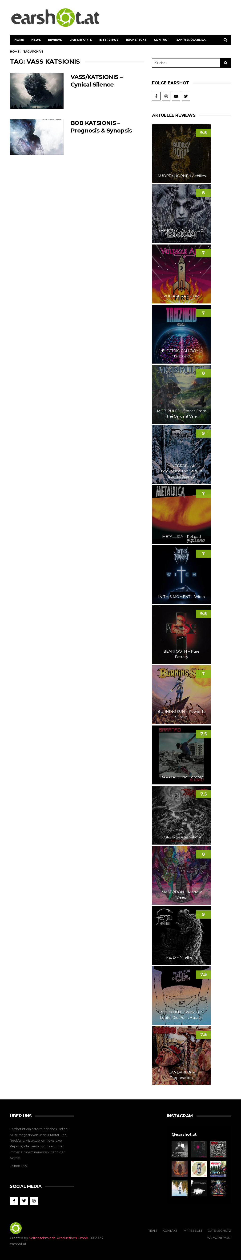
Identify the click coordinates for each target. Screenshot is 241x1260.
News (35, 39)
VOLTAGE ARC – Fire (182, 296)
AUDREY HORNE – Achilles (181, 176)
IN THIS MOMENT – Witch (181, 596)
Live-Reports (80, 39)
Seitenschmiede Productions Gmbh (58, 1238)
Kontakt (170, 1230)
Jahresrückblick (191, 39)
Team (153, 1230)
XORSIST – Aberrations (181, 837)
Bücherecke (136, 39)
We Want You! (219, 1237)
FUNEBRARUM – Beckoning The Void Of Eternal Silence (181, 471)
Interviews (108, 39)
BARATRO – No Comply (181, 777)
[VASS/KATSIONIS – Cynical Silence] (37, 91)
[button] (180, 1149)
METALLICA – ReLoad (181, 536)
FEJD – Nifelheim (181, 957)
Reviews (55, 39)
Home (19, 39)
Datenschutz (219, 1230)
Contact (161, 39)
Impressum (192, 1230)
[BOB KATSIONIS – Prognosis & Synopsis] (37, 137)
